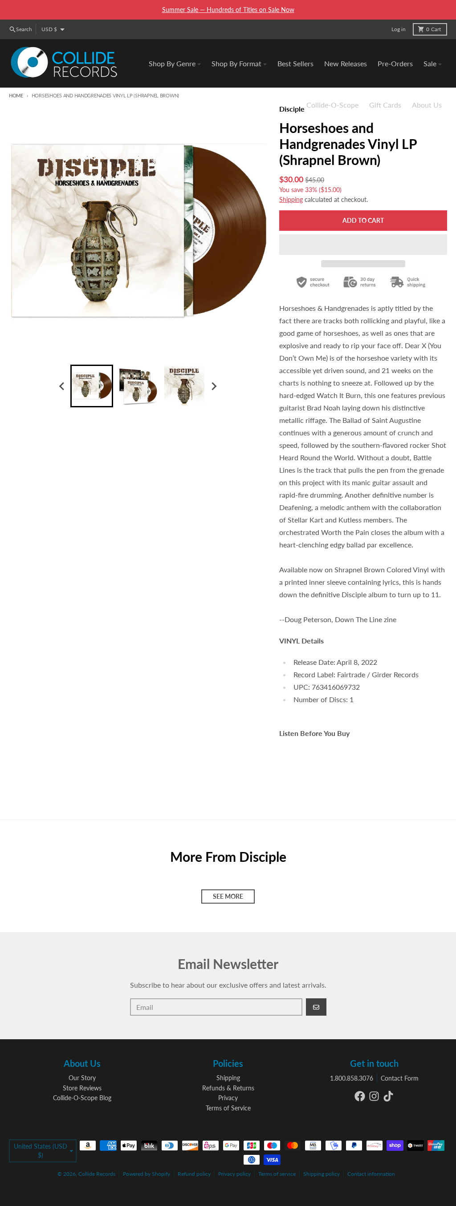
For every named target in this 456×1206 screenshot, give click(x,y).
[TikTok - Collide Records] (388, 1096)
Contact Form (400, 1078)
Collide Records (96, 1173)
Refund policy (194, 1173)
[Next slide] (214, 386)
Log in (398, 29)
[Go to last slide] (62, 386)
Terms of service (277, 1173)
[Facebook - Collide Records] (359, 1096)
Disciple (292, 109)
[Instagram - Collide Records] (374, 1096)
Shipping (291, 199)
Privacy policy (234, 1173)
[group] (91, 386)
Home (16, 95)
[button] (363, 244)
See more (228, 896)
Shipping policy (321, 1173)
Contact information (371, 1173)
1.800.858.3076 (351, 1078)
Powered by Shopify (146, 1173)
